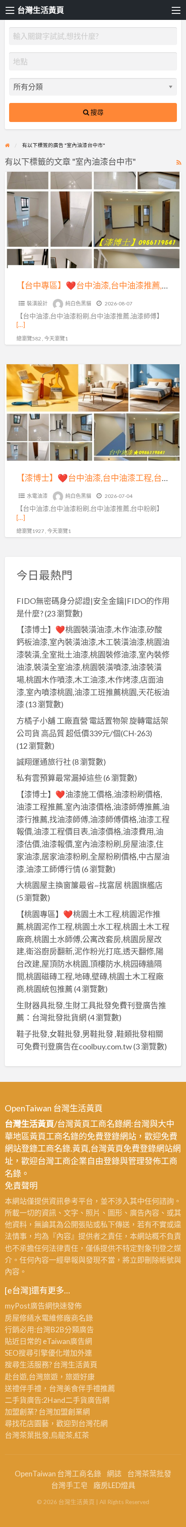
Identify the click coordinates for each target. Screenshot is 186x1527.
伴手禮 (89, 1388)
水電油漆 (37, 496)
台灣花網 (93, 1423)
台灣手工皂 (69, 1485)
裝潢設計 (37, 303)
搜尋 (96, 112)
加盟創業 (68, 1411)
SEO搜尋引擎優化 (34, 1352)
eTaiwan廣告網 (67, 1341)
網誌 (114, 1473)
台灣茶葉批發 (27, 1435)
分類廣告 (79, 1329)
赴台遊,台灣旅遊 (31, 1376)
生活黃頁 (82, 1364)
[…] (20, 324)
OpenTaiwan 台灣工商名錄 (58, 1473)
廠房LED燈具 (114, 1485)
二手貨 (76, 1400)
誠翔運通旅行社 (43, 762)
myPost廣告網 (28, 1305)
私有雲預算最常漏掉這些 (59, 778)
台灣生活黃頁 (40, 10)
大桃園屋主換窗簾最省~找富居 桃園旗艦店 (89, 885)
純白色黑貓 (78, 303)
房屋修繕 (19, 1317)
